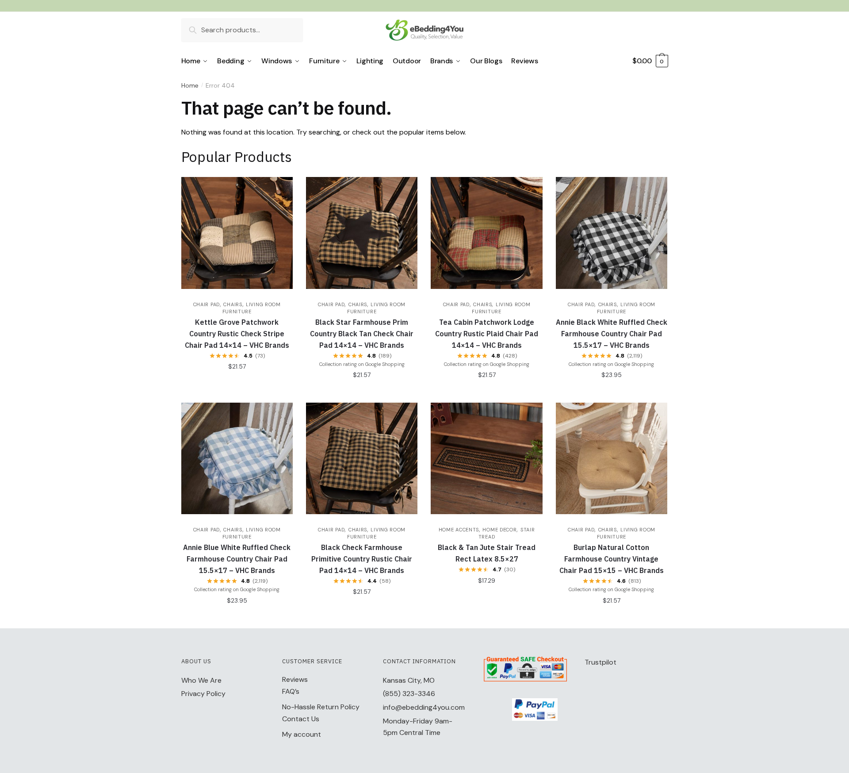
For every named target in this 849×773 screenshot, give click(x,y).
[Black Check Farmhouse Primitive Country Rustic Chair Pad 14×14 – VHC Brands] (361, 458)
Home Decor (499, 530)
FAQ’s (290, 691)
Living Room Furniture (251, 533)
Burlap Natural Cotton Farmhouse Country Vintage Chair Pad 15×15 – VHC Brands (611, 559)
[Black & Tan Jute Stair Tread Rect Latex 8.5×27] (486, 458)
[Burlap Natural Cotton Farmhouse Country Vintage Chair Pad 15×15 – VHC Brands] (611, 458)
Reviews (295, 679)
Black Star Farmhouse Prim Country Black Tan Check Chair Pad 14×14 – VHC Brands (361, 334)
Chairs (232, 304)
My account (301, 734)
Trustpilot (600, 662)
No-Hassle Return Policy (320, 706)
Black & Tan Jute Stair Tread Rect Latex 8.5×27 (486, 553)
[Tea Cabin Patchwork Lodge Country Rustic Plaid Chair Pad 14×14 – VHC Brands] (486, 232)
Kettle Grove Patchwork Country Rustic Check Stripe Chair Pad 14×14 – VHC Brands (237, 334)
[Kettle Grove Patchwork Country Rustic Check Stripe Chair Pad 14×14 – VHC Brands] (237, 232)
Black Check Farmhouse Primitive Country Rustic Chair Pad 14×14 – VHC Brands (361, 559)
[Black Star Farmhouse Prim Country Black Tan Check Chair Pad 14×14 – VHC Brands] (361, 232)
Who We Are (201, 680)
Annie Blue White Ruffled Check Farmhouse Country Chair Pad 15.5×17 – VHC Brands (237, 559)
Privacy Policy (203, 693)
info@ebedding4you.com (424, 707)
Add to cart (236, 384)
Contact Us (300, 718)
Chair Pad (206, 304)
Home (190, 85)
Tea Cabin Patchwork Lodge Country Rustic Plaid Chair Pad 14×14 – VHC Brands (486, 334)
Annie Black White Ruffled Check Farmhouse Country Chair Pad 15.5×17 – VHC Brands (611, 334)
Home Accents (459, 530)
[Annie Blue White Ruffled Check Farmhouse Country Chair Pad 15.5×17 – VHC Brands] (237, 458)
